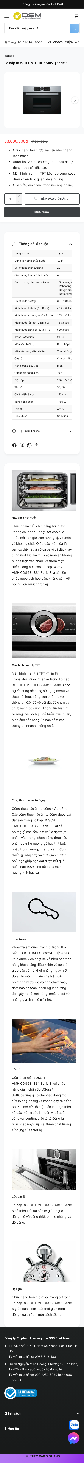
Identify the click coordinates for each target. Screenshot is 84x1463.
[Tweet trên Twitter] (22, 445)
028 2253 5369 (46, 1374)
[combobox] (42, 28)
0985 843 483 (45, 1356)
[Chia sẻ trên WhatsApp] (29, 445)
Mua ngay (42, 212)
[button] (7, 16)
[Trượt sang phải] (74, 100)
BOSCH (9, 55)
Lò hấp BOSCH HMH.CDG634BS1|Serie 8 (52, 42)
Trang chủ (15, 42)
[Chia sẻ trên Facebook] (14, 445)
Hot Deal (57, 4)
